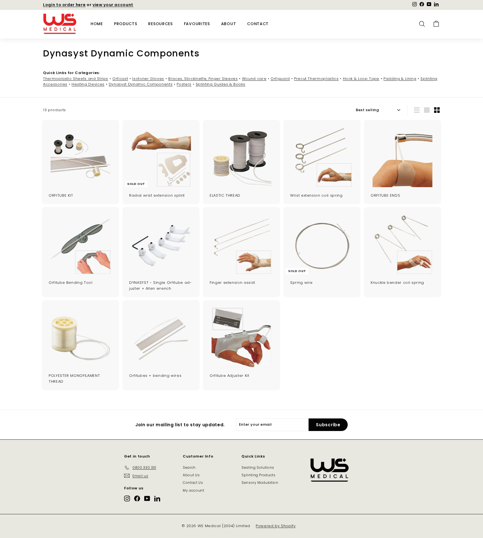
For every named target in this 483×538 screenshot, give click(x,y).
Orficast (120, 78)
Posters (184, 84)
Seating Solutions (258, 467)
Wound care (254, 78)
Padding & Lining (399, 78)
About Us (191, 475)
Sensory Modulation (260, 482)
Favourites (197, 24)
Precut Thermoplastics (316, 78)
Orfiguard (280, 78)
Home (97, 24)
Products (125, 24)
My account (193, 490)
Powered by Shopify (276, 526)
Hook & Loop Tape (361, 78)
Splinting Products (259, 475)
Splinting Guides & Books (220, 84)
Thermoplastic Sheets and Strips (75, 78)
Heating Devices (88, 84)
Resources (160, 24)
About (228, 24)
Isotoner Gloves (148, 78)
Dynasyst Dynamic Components (141, 84)
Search (189, 467)
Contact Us (193, 482)
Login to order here (64, 5)
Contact (258, 24)
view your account (113, 5)
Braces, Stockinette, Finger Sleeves (203, 78)
